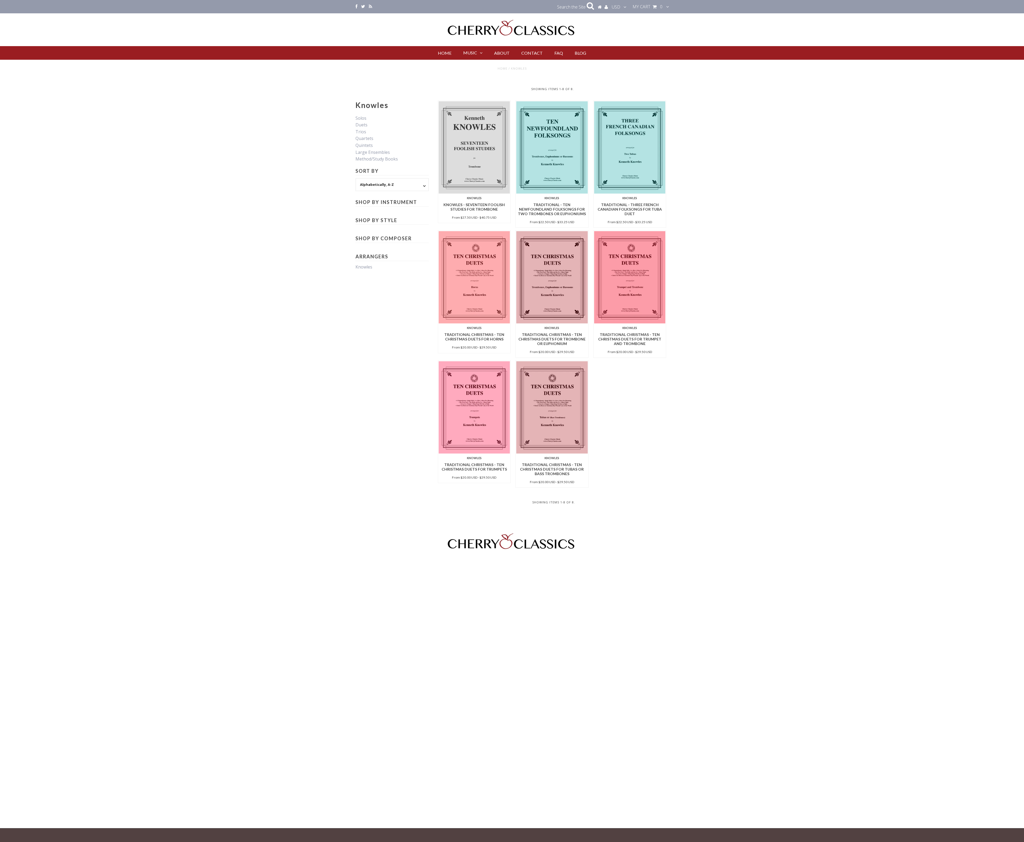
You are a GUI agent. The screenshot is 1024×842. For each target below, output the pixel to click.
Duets (361, 125)
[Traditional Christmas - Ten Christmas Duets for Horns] (474, 277)
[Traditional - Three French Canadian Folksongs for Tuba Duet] (630, 147)
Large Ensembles (372, 152)
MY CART (647, 7)
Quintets (364, 145)
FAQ (558, 52)
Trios (360, 132)
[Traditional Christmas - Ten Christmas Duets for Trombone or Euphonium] (552, 277)
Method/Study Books (376, 159)
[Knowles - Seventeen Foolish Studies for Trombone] (474, 147)
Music (470, 52)
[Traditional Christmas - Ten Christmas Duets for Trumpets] (474, 407)
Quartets (364, 138)
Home (444, 52)
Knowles (363, 267)
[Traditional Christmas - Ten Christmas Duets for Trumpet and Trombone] (630, 277)
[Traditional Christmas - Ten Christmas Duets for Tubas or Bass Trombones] (552, 407)
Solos (360, 118)
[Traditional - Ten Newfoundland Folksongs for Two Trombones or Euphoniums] (552, 147)
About (502, 52)
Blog (580, 52)
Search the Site (572, 7)
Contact (532, 52)
